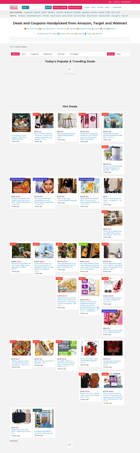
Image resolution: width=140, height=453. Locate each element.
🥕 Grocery (70, 34)
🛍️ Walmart (111, 29)
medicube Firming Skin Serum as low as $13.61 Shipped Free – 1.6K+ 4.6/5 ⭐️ (112, 299)
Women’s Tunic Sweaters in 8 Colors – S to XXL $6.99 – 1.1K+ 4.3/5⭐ (112, 200)
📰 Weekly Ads (42, 34)
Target (44, 12)
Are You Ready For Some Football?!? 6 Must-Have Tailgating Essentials (18, 137)
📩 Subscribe (116, 7)
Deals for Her (56, 16)
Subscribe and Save (34, 16)
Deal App (124, 16)
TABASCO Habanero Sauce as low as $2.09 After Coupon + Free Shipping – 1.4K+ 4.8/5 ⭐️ (20, 362)
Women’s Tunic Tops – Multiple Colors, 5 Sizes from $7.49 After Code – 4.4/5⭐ (90, 395)
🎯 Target (103, 29)
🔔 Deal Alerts (97, 34)
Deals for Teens (79, 16)
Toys (113, 12)
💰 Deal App (28, 12)
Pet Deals (45, 16)
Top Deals (21, 16)
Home (87, 7)
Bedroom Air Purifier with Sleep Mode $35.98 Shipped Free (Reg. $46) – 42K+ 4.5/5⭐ (112, 168)
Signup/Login (125, 2)
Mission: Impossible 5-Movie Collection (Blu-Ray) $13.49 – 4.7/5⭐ (89, 360)
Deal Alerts (115, 16)
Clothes (101, 12)
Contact (116, 2)
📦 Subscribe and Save (47, 29)
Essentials (86, 12)
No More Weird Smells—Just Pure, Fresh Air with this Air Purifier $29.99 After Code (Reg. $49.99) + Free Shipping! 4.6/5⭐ (44, 267)
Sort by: (111, 54)
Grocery (77, 12)
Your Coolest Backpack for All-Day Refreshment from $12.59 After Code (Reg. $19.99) (66, 265)
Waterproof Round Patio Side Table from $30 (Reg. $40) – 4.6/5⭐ (66, 135)
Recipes (100, 7)
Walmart (51, 12)
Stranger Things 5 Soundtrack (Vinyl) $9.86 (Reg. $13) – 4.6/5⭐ (112, 362)
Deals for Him (67, 16)
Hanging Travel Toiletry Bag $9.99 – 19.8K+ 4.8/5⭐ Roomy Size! (21, 431)
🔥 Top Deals (72, 29)
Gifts (118, 12)
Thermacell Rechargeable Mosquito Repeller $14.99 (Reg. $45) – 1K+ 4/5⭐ (112, 135)
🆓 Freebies (61, 34)
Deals (107, 7)
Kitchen (94, 12)
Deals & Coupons (60, 7)
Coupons (59, 12)
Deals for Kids (92, 16)
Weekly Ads (68, 12)
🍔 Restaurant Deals (84, 29)
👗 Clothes (88, 34)
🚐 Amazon (96, 29)
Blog (110, 2)
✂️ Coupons (52, 34)
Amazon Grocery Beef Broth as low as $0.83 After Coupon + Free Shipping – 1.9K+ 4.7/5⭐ (112, 233)
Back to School (75, 7)
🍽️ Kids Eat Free (61, 29)
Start (93, 7)
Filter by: (15, 54)
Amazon (37, 12)
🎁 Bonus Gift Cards (31, 29)
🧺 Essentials (79, 34)
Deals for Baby (104, 16)
